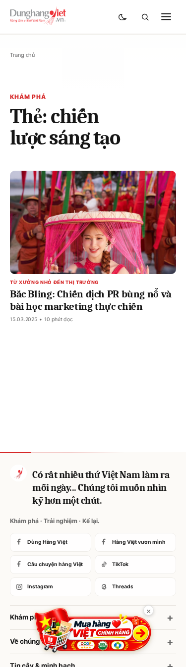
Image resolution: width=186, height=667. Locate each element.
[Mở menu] (166, 17)
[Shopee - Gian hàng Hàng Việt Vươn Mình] (92, 630)
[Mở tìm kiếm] (145, 17)
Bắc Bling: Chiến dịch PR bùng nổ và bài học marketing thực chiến (91, 300)
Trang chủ (22, 54)
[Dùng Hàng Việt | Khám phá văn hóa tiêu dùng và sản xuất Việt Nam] (18, 473)
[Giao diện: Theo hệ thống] (123, 17)
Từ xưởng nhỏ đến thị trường (54, 282)
